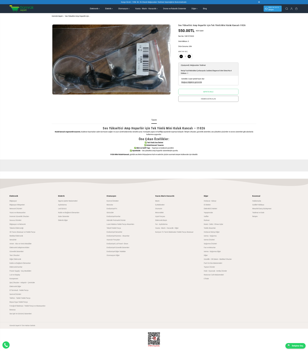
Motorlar (110, 205)
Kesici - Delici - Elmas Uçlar (213, 224)
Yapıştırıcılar (208, 213)
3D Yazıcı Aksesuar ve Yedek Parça (22, 232)
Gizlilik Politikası (258, 205)
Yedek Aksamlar (210, 228)
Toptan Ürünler (209, 267)
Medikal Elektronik (16, 236)
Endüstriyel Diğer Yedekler (116, 251)
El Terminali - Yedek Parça (19, 290)
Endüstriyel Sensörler (114, 232)
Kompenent (14, 279)
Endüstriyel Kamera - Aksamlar (118, 236)
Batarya (13, 310)
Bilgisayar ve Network (18, 224)
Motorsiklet (159, 213)
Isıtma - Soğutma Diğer (212, 251)
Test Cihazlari (14, 255)
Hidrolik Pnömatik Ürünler (116, 220)
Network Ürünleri (16, 209)
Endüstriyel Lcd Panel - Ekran (117, 244)
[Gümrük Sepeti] (22, 8)
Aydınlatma (62, 205)
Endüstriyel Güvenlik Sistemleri (118, 247)
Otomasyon (123, 8)
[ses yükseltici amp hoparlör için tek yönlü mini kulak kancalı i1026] (111, 59)
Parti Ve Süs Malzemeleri (213, 263)
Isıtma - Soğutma (210, 236)
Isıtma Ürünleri (209, 240)
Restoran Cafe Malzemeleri (214, 275)
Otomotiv (158, 209)
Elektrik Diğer (63, 220)
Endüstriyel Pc (112, 209)
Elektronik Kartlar (16, 267)
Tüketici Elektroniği (16, 228)
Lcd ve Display (15, 275)
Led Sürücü (62, 209)
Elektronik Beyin (161, 220)
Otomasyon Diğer (113, 255)
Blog (205, 8)
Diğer (194, 8)
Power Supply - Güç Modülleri (20, 271)
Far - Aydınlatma (161, 224)
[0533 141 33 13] (273, 9)
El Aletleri (207, 205)
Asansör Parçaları (113, 240)
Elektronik (94, 8)
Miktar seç (183, 51)
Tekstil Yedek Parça (114, 228)
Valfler (206, 216)
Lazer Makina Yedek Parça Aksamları (120, 224)
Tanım (154, 120)
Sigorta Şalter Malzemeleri (67, 201)
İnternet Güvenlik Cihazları (19, 216)
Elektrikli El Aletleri (210, 209)
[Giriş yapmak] (291, 8)
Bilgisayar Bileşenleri (17, 205)
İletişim (255, 216)
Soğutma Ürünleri (210, 244)
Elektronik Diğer (15, 286)
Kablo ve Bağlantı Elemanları (20, 263)
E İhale (206, 279)
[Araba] (296, 8)
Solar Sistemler (63, 216)
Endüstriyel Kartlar (113, 216)
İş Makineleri (159, 205)
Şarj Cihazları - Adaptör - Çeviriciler (22, 283)
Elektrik (108, 8)
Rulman (207, 220)
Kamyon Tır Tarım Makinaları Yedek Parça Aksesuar (174, 232)
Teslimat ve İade (258, 213)
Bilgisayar (13, 201)
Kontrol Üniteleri (113, 201)
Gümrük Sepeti (57, 16)
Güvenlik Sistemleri (16, 251)
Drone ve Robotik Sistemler (174, 8)
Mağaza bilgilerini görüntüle (191, 82)
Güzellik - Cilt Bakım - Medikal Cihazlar (218, 259)
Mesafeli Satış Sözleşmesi (261, 209)
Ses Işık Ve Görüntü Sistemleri (21, 314)
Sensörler (13, 240)
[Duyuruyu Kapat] (259, 2)
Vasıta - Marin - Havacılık (146, 8)
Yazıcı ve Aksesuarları (18, 213)
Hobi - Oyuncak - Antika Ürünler (215, 271)
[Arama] (287, 8)
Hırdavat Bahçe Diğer (212, 232)
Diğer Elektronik (15, 259)
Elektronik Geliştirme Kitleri (19, 247)
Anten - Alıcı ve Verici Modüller (21, 244)
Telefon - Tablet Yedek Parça (20, 298)
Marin (157, 201)
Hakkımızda (256, 201)
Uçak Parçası (160, 216)
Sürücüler (110, 213)
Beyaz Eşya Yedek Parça (19, 302)
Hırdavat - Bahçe (210, 201)
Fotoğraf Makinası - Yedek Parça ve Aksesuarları (27, 306)
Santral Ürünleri (15, 294)
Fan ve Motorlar (210, 247)
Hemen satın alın (208, 99)
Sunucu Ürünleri (15, 220)
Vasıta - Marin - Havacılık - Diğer (167, 228)
